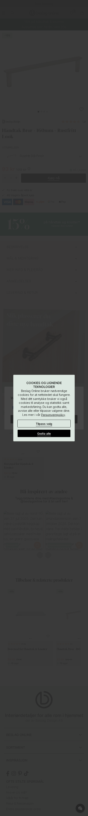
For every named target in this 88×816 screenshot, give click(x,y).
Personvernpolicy (53, 414)
